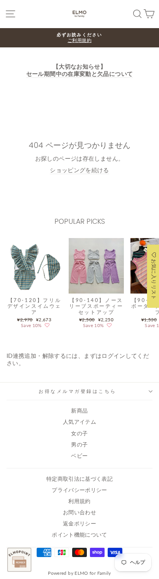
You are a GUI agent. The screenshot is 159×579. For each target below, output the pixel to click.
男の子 (79, 444)
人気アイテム (79, 422)
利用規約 (79, 501)
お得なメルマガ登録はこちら (78, 391)
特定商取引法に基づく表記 (79, 479)
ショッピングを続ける (79, 169)
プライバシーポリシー (79, 490)
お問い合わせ (79, 512)
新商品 (79, 411)
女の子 (79, 433)
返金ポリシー (79, 523)
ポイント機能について (79, 535)
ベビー (79, 456)
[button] (47, 325)
